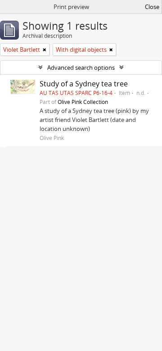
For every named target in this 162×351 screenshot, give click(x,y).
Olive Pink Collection (83, 101)
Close (152, 7)
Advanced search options (81, 67)
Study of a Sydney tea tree (84, 84)
